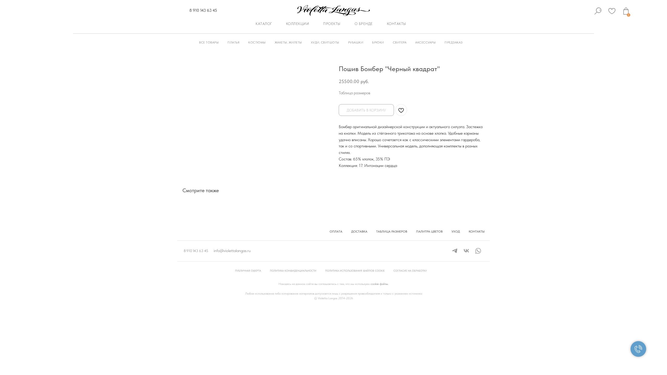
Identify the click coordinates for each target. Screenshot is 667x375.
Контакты (396, 24)
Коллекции (297, 24)
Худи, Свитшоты (325, 42)
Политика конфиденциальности (293, 270)
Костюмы (257, 42)
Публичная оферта (248, 270)
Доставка (359, 231)
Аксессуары (425, 42)
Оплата (336, 231)
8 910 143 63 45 (203, 10)
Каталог (264, 24)
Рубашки (355, 42)
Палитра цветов (429, 231)
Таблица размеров (354, 92)
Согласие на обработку (410, 270)
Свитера (400, 42)
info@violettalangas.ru (232, 250)
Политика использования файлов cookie (355, 270)
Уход (456, 231)
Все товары (209, 42)
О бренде (364, 24)
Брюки (378, 42)
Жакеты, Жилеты (288, 42)
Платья (233, 42)
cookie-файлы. (379, 284)
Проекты (332, 24)
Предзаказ (453, 42)
